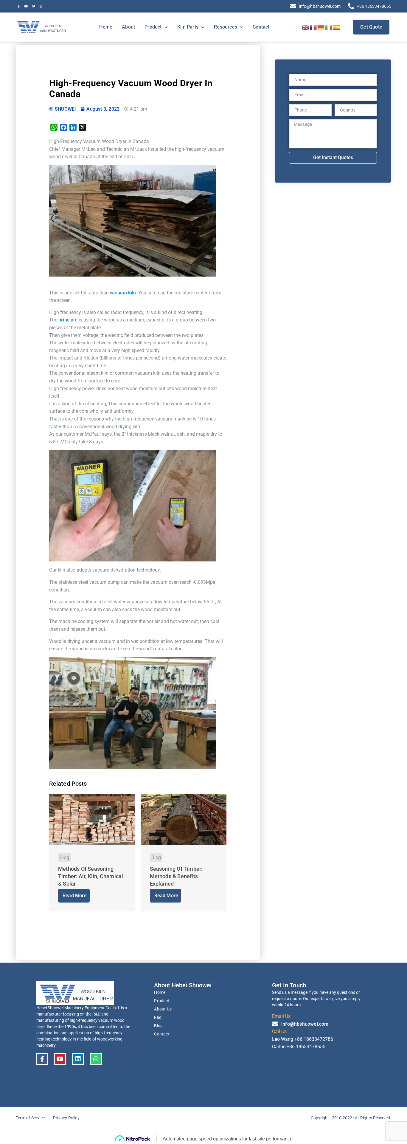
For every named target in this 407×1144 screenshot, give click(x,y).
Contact (261, 27)
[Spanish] (337, 27)
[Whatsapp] (41, 6)
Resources (225, 27)
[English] (306, 27)
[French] (313, 27)
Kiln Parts (187, 27)
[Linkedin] (78, 1059)
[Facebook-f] (19, 6)
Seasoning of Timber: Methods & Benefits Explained (176, 876)
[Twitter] (34, 6)
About (128, 27)
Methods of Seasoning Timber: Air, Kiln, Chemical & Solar (90, 876)
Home (105, 27)
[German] (321, 27)
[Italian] (329, 27)
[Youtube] (26, 6)
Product (153, 27)
